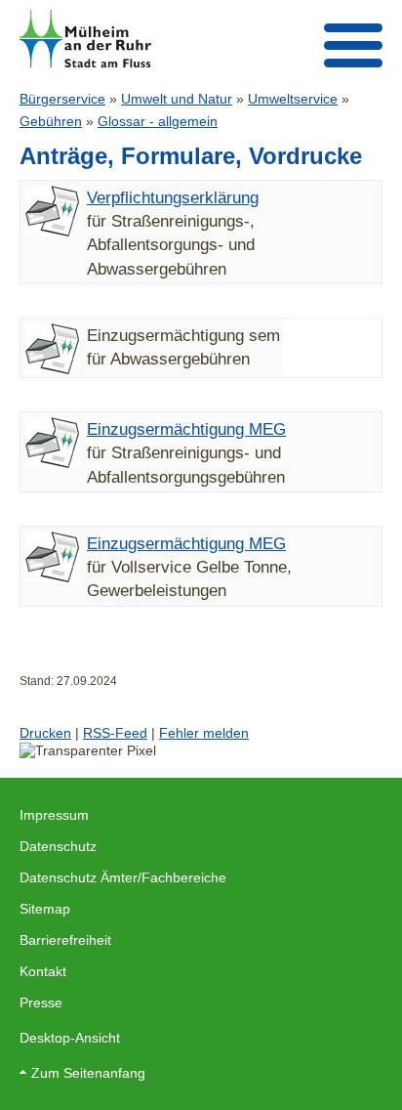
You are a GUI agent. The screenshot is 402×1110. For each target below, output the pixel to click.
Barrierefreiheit (65, 940)
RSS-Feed (115, 733)
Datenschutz (58, 846)
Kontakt (43, 971)
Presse (41, 1002)
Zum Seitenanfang (88, 1073)
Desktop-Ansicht (70, 1038)
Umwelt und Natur (176, 99)
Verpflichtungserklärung (173, 197)
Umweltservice (293, 99)
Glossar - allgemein (158, 121)
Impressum (54, 815)
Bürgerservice (62, 99)
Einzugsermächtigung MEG (186, 429)
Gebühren (51, 121)
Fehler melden (204, 733)
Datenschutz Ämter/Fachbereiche (123, 877)
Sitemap (45, 909)
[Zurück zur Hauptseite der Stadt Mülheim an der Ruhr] (85, 38)
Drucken (45, 733)
